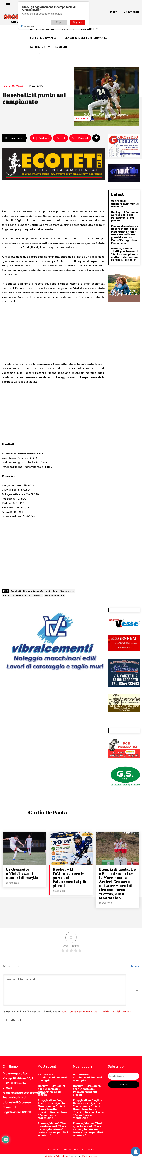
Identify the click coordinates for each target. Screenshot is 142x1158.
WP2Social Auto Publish (56, 1156)
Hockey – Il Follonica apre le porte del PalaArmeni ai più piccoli (124, 216)
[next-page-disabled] (39, 53)
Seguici (77, 22)
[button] (114, 12)
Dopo (59, 22)
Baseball (82, 118)
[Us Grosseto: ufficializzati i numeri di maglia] (24, 848)
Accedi (134, 966)
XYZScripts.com (89, 1156)
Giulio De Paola (13, 86)
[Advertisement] (53, 334)
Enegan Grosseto (33, 591)
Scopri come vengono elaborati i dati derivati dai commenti (96, 1011)
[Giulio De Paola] (17, 812)
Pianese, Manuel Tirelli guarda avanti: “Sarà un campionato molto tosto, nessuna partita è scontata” (124, 254)
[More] (96, 138)
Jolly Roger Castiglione (60, 591)
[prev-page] (33, 53)
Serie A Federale (54, 595)
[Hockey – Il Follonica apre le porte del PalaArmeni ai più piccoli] (71, 848)
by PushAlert (29, 26)
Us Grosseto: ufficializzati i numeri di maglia (125, 204)
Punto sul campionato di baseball (22, 595)
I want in (124, 1084)
